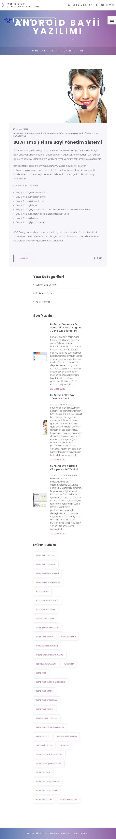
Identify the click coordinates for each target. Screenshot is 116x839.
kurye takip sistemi (44, 691)
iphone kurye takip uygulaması (50, 655)
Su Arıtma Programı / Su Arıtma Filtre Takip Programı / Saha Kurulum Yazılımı (66, 327)
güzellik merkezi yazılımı (47, 646)
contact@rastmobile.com (23, 6)
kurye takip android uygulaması (50, 682)
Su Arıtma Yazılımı (45, 293)
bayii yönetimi (19, 136)
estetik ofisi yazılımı (45, 618)
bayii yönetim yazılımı (88, 133)
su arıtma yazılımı (44, 799)
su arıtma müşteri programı (49, 763)
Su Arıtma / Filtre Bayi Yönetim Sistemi (57, 142)
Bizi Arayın (107, 5)
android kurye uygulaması (48, 582)
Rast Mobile (81, 833)
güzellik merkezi (68, 637)
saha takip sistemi (44, 745)
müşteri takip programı (46, 718)
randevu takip (42, 736)
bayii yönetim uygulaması (66, 133)
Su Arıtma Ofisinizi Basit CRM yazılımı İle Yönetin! (64, 467)
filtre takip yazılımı (44, 637)
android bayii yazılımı (45, 133)
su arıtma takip (43, 772)
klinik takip (69, 664)
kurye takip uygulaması (46, 700)
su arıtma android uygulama (49, 754)
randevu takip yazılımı (67, 736)
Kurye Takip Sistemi (46, 284)
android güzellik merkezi (47, 573)
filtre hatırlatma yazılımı (47, 628)
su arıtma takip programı (47, 781)
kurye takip (41, 673)
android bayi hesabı (26, 133)
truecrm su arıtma (68, 799)
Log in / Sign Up (82, 5)
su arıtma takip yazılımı (46, 790)
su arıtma (64, 745)
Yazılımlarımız (43, 301)
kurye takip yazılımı (44, 709)
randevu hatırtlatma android (50, 727)
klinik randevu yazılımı (46, 664)
